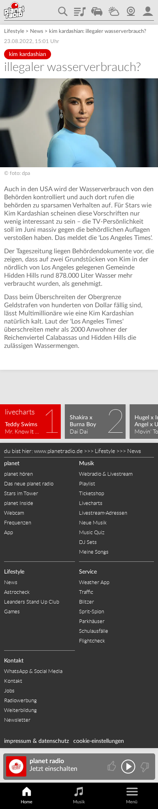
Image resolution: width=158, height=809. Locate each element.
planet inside (148, 8)
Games (12, 611)
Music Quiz (92, 532)
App (8, 532)
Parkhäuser (92, 621)
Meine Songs (94, 552)
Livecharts (90, 503)
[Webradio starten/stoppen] (128, 766)
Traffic (97, 8)
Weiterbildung (20, 710)
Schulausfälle (93, 631)
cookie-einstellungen (98, 741)
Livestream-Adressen (103, 513)
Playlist (80, 8)
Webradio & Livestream (105, 474)
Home (26, 802)
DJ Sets (88, 542)
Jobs (9, 691)
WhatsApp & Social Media (33, 671)
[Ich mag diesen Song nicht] (144, 766)
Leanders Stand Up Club (31, 602)
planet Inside (18, 503)
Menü (131, 802)
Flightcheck (92, 641)
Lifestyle (14, 31)
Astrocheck (17, 592)
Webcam (131, 8)
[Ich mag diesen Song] (112, 766)
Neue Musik (93, 523)
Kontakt (13, 661)
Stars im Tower (21, 493)
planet (11, 463)
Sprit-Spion (91, 611)
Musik (86, 463)
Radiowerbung (20, 700)
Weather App (94, 582)
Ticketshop (91, 493)
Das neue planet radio (28, 484)
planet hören (18, 474)
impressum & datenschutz (36, 741)
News (36, 31)
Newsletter (17, 720)
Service (88, 572)
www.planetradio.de (58, 451)
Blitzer (86, 602)
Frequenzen (17, 523)
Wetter (114, 8)
